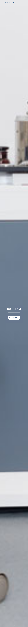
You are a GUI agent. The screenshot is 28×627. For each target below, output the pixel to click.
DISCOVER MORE (14, 317)
